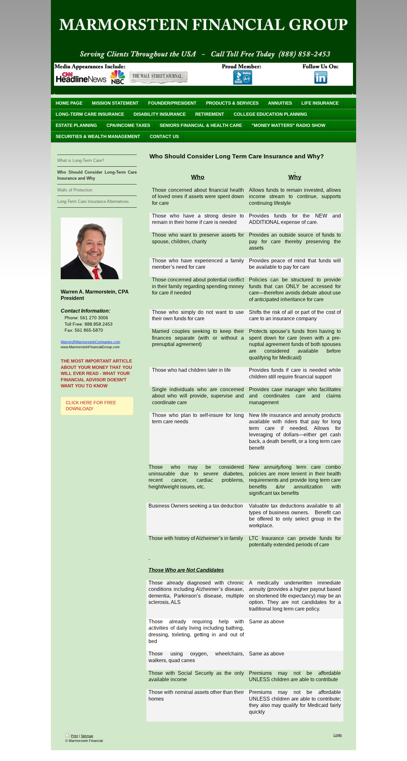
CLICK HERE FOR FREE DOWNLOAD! (91, 406)
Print (74, 736)
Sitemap (87, 736)
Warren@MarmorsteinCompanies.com (90, 342)
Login (338, 735)
